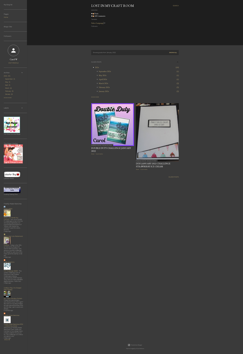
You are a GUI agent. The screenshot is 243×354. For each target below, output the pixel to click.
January (8, 94)
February (9, 91)
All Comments (99, 16)
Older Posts (174, 177)
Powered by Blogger (136, 345)
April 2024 (103, 79)
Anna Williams (140, 348)
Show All (7, 340)
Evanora (6, 245)
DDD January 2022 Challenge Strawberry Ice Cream (153, 165)
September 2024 (105, 71)
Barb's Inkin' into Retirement (13, 236)
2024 (97, 67)
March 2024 (103, 83)
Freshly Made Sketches (11, 315)
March (8, 88)
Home (6, 17)
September (10, 79)
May (7, 82)
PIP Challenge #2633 (11, 271)
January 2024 (104, 91)
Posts (96, 13)
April (7, 85)
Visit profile (13, 63)
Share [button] (92, 154)
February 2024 (104, 87)
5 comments (143, 169)
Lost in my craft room (112, 5)
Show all (173, 52)
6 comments (99, 154)
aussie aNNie (8, 209)
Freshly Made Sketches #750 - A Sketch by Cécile (13, 325)
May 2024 (102, 75)
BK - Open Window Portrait (13, 298)
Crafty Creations (9, 262)
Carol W (13, 59)
